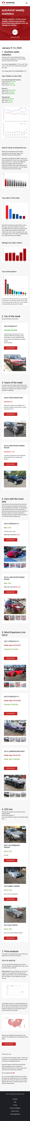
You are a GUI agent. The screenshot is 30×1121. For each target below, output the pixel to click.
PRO (12, 1076)
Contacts (15, 1099)
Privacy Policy (15, 1111)
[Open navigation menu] (26, 3)
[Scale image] (15, 114)
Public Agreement (15, 1114)
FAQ (15, 1102)
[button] (10, 348)
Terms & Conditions (15, 1108)
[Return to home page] (8, 3)
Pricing (15, 1105)
